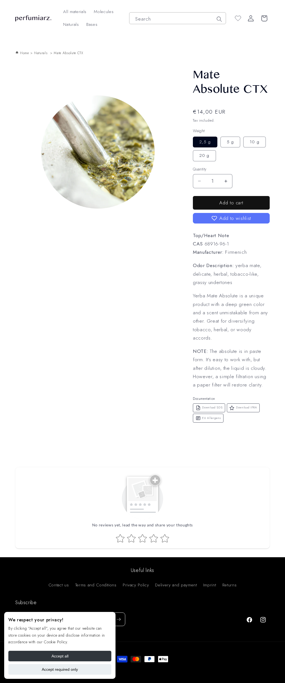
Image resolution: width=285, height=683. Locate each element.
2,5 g (205, 142)
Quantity (200, 169)
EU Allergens (211, 418)
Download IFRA (246, 407)
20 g (204, 155)
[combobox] (177, 18)
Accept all (59, 656)
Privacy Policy (136, 585)
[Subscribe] (118, 619)
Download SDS (212, 407)
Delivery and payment (176, 585)
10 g (254, 142)
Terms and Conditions (96, 585)
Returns (229, 585)
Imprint (209, 585)
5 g (230, 142)
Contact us (58, 585)
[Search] (219, 19)
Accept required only (60, 669)
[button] (231, 218)
